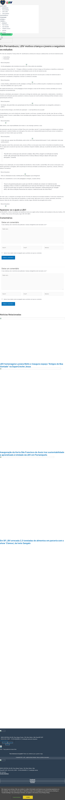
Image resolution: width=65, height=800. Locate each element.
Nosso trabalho (5, 9)
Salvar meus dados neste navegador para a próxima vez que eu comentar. (23, 253)
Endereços (4, 23)
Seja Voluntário (5, 26)
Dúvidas (4, 32)
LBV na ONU (5, 11)
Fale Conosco (5, 24)
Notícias (2, 19)
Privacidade (3, 17)
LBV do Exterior (5, 13)
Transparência (4, 15)
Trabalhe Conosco (6, 28)
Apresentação (5, 8)
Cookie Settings (4, 741)
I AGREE (28, 797)
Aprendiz (4, 30)
